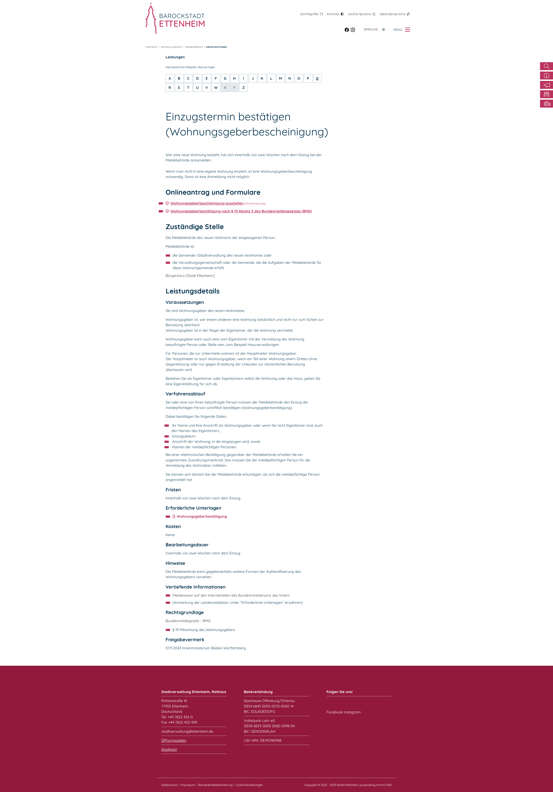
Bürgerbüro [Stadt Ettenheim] (190, 275)
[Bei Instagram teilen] (354, 29)
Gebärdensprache (392, 14)
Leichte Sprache (359, 14)
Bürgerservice (194, 47)
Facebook (334, 712)
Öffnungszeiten (173, 740)
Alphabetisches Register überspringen (190, 67)
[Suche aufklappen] (546, 66)
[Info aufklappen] (546, 75)
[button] (546, 85)
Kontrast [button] (333, 14)
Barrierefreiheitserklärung (215, 785)
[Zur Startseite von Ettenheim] (174, 18)
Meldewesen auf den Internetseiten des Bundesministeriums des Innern (231, 595)
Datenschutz (169, 785)
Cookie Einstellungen (249, 785)
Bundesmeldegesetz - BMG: (188, 620)
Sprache (371, 29)
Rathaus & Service (171, 47)
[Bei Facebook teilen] (348, 29)
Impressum (188, 785)
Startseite (151, 47)
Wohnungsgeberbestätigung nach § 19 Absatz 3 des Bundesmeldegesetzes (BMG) (241, 211)
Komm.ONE (384, 785)
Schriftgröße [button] (309, 14)
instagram (352, 712)
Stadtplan (169, 749)
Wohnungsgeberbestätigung (202, 516)
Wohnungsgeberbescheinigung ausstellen (207, 203)
